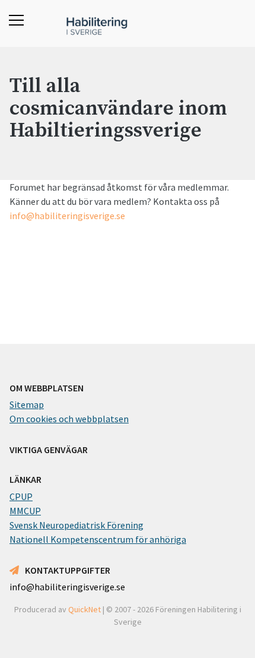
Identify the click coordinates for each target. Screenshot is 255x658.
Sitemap (26, 404)
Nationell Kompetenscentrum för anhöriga (97, 539)
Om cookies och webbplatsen (69, 419)
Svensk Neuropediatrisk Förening (76, 525)
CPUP (21, 496)
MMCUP (25, 511)
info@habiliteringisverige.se (67, 216)
